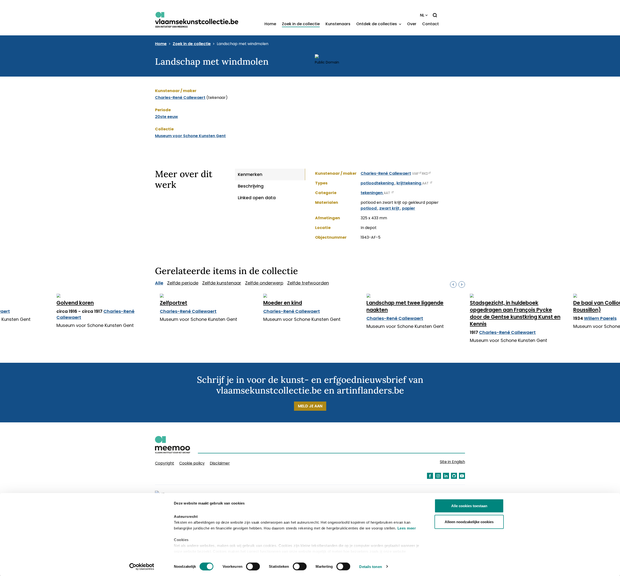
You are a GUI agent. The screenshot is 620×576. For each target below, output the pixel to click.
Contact (430, 24)
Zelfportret (173, 302)
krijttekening (409, 183)
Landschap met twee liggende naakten (404, 306)
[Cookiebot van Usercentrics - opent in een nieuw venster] (142, 566)
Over (411, 24)
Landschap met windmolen (242, 44)
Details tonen (370, 566)
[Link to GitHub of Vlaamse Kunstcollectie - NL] (454, 476)
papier (408, 208)
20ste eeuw (166, 116)
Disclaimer (220, 463)
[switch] (253, 566)
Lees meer (406, 528)
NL (422, 15)
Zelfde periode (182, 283)
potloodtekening (378, 183)
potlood (369, 208)
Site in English (452, 462)
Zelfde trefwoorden (308, 283)
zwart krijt (389, 208)
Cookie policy (192, 463)
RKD (425, 173)
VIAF (415, 173)
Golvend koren (75, 302)
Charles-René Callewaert (180, 97)
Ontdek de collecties (377, 24)
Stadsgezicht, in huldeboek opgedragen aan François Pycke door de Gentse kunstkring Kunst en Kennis (515, 313)
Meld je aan (310, 406)
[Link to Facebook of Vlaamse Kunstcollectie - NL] (430, 476)
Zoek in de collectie (301, 24)
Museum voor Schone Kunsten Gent (190, 136)
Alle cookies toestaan (469, 506)
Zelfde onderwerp (264, 283)
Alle (159, 283)
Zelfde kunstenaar (221, 283)
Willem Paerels (600, 318)
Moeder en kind (282, 302)
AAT (426, 183)
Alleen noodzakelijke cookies (469, 522)
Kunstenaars (338, 24)
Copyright (164, 463)
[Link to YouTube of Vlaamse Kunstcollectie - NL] (462, 476)
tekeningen (372, 193)
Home (270, 24)
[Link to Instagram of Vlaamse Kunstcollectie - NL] (438, 476)
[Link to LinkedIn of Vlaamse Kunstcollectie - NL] (446, 476)
